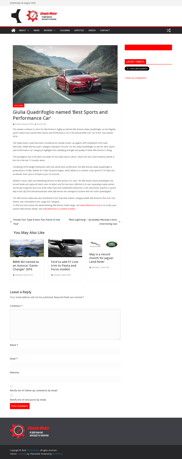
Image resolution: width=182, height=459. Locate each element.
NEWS (36, 30)
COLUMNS (65, 30)
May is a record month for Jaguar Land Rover (101, 258)
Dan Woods (41, 124)
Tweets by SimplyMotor (136, 78)
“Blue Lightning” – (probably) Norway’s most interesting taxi (93, 221)
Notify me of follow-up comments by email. (34, 390)
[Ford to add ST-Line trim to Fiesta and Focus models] (65, 241)
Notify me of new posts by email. (28, 399)
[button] (27, 30)
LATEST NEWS (18, 105)
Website (14, 372)
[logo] (30, 425)
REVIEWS (48, 30)
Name (14, 345)
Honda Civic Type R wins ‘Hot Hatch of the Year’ (36, 221)
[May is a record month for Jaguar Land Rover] (103, 241)
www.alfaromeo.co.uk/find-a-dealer (59, 208)
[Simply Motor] (13, 30)
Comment (16, 305)
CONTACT (105, 30)
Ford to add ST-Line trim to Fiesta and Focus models (64, 265)
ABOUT (22, 30)
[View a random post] (168, 30)
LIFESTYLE (79, 30)
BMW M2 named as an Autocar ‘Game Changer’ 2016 (26, 265)
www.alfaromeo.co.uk (90, 205)
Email (13, 358)
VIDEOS (92, 30)
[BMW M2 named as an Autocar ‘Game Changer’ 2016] (27, 241)
